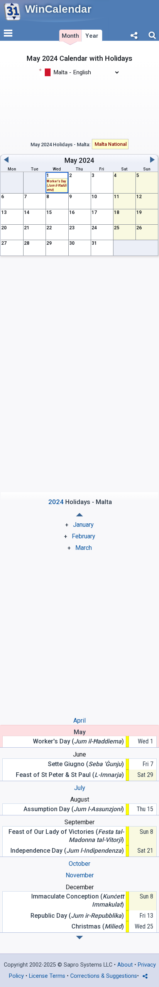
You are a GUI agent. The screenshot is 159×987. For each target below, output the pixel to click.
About (125, 965)
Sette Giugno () (86, 764)
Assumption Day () (74, 809)
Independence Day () (67, 850)
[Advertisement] (79, 107)
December (80, 887)
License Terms (47, 976)
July (79, 788)
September (79, 822)
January (83, 524)
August (79, 799)
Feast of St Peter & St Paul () (70, 774)
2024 (86, 160)
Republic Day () (77, 915)
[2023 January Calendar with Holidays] (79, 937)
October (79, 863)
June (79, 754)
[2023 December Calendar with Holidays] (79, 514)
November (80, 875)
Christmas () (97, 926)
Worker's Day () (56, 185)
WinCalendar (58, 9)
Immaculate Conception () (77, 900)
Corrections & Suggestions (103, 976)
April (79, 720)
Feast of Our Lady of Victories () (66, 835)
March (83, 547)
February (83, 536)
